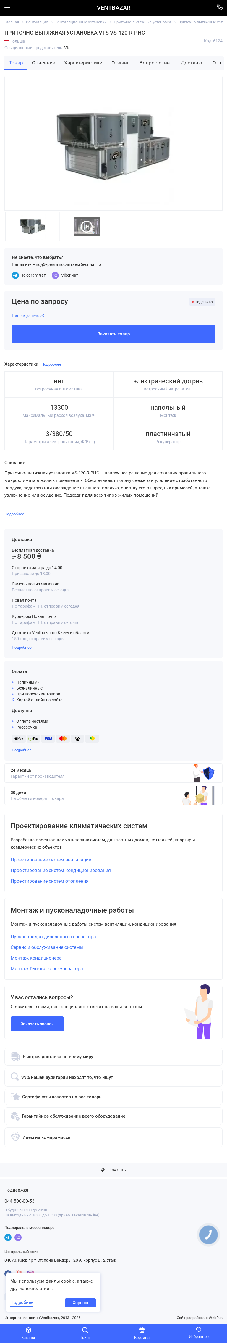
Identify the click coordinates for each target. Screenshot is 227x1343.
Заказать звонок (37, 1023)
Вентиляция (37, 22)
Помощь (116, 1170)
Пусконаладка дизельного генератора (53, 937)
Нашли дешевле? (28, 316)
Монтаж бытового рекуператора (47, 968)
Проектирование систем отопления (50, 881)
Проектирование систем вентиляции (51, 860)
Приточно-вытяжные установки (142, 22)
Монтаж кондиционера (36, 958)
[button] (220, 63)
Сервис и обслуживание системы (47, 947)
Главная (11, 22)
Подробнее (22, 647)
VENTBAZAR (113, 7)
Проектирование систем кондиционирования (61, 870)
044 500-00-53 (19, 1201)
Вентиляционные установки (81, 22)
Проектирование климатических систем (79, 826)
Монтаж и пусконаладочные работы (72, 910)
